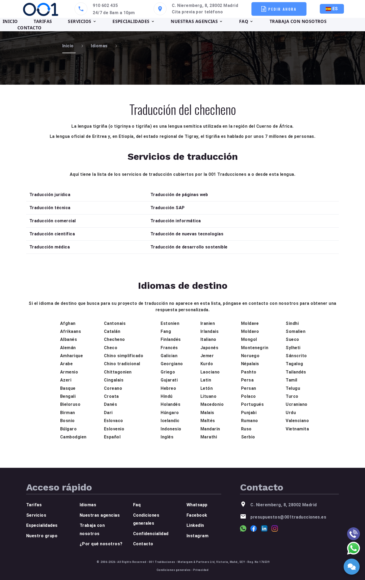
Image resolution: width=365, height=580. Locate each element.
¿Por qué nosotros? (101, 543)
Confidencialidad (151, 533)
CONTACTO (29, 28)
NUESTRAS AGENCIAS (194, 21)
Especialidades (42, 525)
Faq (137, 504)
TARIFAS (43, 21)
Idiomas (99, 45)
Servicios (36, 515)
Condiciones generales (174, 570)
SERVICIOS (79, 21)
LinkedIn (195, 525)
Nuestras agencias (100, 515)
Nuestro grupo (41, 535)
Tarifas (34, 504)
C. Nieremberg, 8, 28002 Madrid (205, 5)
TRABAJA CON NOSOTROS (298, 21)
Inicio (68, 45)
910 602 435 (105, 5)
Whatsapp (197, 504)
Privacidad (200, 570)
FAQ (243, 21)
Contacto (143, 543)
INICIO (10, 21)
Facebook (197, 515)
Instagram (197, 535)
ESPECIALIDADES (131, 21)
